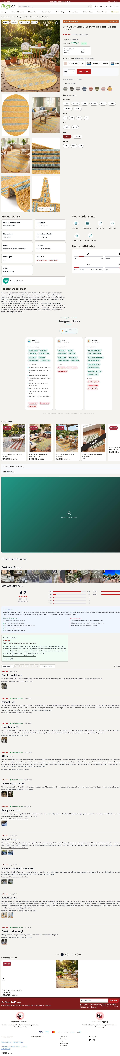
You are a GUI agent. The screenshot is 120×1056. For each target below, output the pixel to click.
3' (65, 118)
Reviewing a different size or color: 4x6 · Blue (14, 877)
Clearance (115, 12)
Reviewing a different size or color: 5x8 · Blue (14, 819)
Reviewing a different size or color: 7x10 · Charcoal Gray (19, 656)
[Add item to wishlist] (23, 426)
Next (79, 954)
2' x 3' (66, 103)
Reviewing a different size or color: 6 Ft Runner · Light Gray (18, 910)
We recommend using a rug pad (84, 58)
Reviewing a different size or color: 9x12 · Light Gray (16, 712)
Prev (58, 954)
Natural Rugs (60, 12)
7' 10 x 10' (68, 108)
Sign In (99, 6)
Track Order (115, 1)
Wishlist (108, 6)
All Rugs (4, 12)
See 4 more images (45, 209)
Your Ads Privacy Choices (10, 1046)
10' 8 (79, 118)
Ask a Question (69, 79)
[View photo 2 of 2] (10, 794)
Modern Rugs (32, 12)
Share (80, 79)
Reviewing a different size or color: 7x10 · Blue (14, 848)
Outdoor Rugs (46, 12)
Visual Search (101, 12)
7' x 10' (112, 103)
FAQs (61, 1041)
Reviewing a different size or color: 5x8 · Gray (14, 735)
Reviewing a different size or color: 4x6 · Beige (15, 769)
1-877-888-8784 (7, 1)
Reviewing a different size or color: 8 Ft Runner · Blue (16, 937)
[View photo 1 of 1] (4, 686)
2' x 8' (75, 127)
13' (86, 118)
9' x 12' (78, 108)
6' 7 (72, 118)
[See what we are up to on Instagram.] (94, 1040)
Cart (117, 6)
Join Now (113, 1000)
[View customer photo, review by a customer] (7, 576)
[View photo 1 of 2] (4, 794)
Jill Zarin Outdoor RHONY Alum (47, 260)
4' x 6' (85, 103)
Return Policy (64, 1043)
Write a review (83, 34)
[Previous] (3, 442)
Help (109, 1)
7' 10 (66, 146)
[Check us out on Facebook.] (90, 1040)
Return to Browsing (7, 17)
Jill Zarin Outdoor (29, 17)
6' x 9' (103, 103)
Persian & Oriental (18, 12)
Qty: (65, 72)
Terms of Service (92, 1007)
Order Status (64, 1039)
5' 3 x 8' (93, 103)
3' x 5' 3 (75, 103)
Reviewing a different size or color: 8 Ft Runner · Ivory (17, 681)
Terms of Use (6, 1042)
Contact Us (63, 1036)
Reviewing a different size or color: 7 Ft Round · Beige (17, 789)
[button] (56, 22)
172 (75, 954)
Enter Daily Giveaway (37, 1036)
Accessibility (63, 1045)
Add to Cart (83, 72)
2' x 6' (66, 127)
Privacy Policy (18, 1042)
